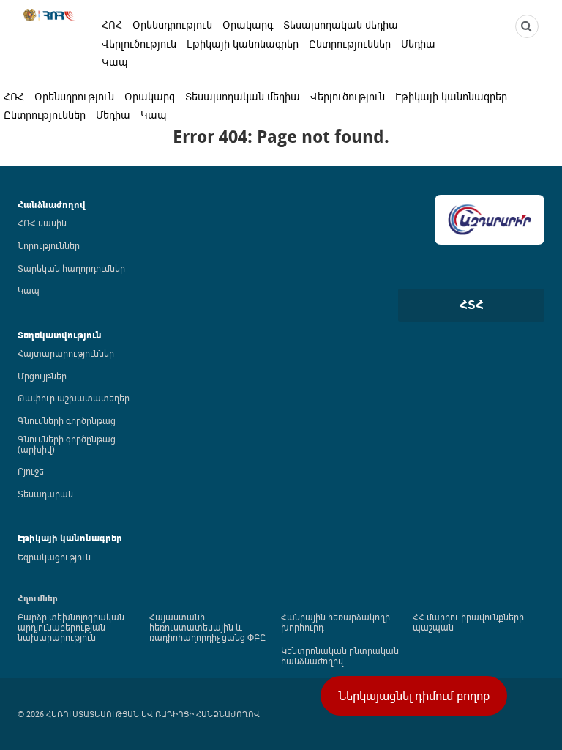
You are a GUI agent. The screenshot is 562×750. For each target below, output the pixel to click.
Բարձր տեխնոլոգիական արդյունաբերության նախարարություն (71, 627)
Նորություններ (49, 245)
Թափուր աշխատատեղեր (74, 398)
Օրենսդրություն (172, 24)
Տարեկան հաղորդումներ (71, 268)
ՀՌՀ (112, 24)
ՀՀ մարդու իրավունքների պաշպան (468, 622)
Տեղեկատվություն (60, 335)
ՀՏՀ (472, 305)
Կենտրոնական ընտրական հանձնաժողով (340, 655)
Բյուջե (31, 471)
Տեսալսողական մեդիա (340, 24)
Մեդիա (418, 44)
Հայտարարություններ (66, 353)
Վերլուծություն (139, 44)
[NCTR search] (527, 26)
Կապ (115, 62)
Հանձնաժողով (52, 204)
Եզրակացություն (54, 557)
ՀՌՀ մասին (42, 223)
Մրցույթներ (42, 376)
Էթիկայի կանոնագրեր (243, 44)
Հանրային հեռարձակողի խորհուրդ (335, 622)
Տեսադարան (45, 494)
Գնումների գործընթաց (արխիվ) (67, 444)
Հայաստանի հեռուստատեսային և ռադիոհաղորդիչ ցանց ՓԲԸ (207, 627)
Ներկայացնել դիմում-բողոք (414, 696)
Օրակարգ (247, 24)
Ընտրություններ (350, 44)
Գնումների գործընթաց (67, 420)
